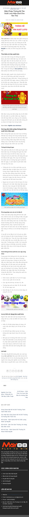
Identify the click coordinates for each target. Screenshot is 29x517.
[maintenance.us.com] (14, 2)
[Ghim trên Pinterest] (18, 371)
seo (22, 19)
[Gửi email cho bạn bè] (16, 371)
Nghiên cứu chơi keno (14, 125)
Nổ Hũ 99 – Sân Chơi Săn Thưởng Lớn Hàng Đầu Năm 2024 (14, 425)
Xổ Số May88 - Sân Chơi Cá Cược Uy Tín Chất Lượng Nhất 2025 (14, 9)
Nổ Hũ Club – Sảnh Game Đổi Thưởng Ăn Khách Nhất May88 (13, 430)
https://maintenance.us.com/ (14, 494)
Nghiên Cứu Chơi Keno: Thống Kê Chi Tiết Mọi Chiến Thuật (7, 394)
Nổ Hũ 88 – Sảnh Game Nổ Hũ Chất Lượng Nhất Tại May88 (13, 420)
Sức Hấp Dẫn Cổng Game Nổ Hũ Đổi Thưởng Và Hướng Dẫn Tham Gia (14, 415)
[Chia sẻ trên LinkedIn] (21, 371)
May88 (3, 48)
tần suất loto (19, 68)
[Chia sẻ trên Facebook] (10, 371)
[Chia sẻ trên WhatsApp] (7, 371)
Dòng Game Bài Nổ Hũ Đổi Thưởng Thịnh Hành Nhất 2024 (13, 410)
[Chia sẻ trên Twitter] (13, 371)
